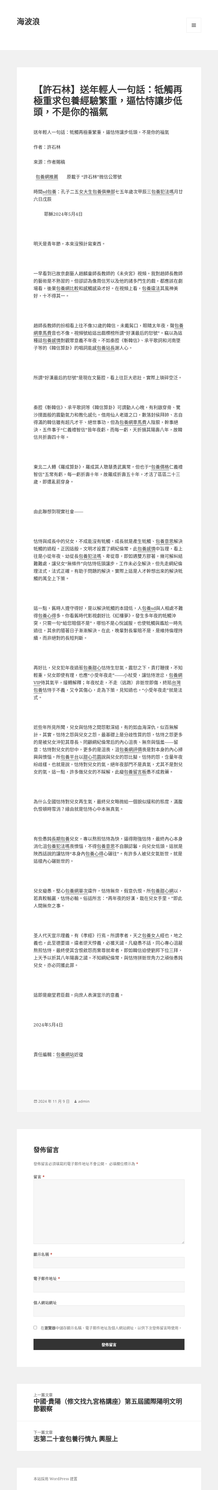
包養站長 (106, 348)
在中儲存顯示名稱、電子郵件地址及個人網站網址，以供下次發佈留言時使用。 (111, 1327)
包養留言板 (135, 772)
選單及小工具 (193, 25)
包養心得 (47, 616)
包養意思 (165, 541)
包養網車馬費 (132, 422)
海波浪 (28, 21)
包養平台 (70, 757)
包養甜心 (92, 668)
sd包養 (49, 192)
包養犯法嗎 (162, 192)
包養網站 (65, 1054)
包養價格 (160, 467)
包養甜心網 (162, 891)
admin (84, 1101)
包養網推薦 (47, 177)
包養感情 (52, 340)
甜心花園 (92, 757)
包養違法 (151, 288)
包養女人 (151, 935)
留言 (39, 1176)
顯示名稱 (42, 1254)
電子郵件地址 (46, 1278)
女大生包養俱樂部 (97, 192)
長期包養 (61, 839)
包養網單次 (76, 891)
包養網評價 (130, 749)
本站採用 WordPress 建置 (55, 1478)
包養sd (149, 608)
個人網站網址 (45, 1302)
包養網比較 (67, 288)
